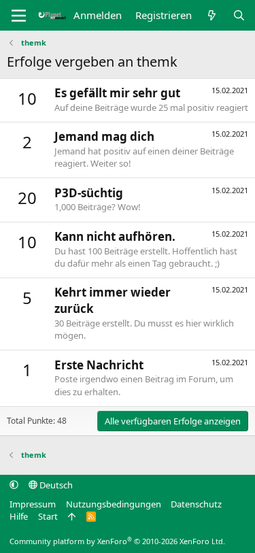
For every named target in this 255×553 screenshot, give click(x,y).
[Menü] (19, 15)
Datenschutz (196, 504)
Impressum (33, 504)
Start (48, 516)
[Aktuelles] (212, 15)
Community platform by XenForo (117, 541)
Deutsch (55, 485)
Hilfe (19, 516)
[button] (14, 484)
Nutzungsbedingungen (113, 504)
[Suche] (239, 15)
